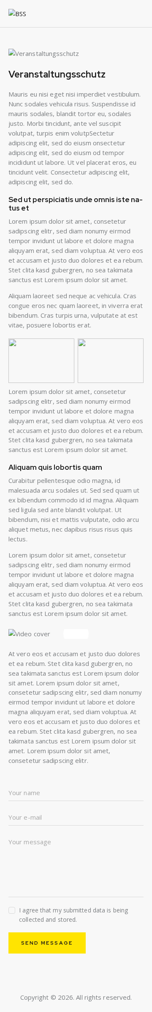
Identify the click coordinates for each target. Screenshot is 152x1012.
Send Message (47, 943)
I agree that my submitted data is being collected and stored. (73, 914)
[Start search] (138, 15)
